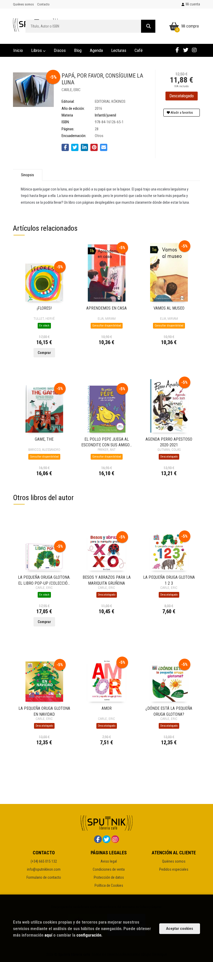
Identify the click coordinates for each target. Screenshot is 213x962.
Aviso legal (109, 861)
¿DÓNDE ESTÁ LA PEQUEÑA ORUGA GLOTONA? (168, 711)
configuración (88, 935)
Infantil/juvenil (105, 115)
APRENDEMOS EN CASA (106, 308)
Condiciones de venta (109, 869)
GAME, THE (44, 439)
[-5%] (44, 282)
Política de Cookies (109, 885)
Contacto (43, 4)
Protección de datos (109, 877)
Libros (37, 50)
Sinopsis (27, 175)
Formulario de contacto (43, 877)
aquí (48, 935)
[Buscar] (148, 26)
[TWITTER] (186, 50)
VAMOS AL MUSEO (169, 308)
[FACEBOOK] (177, 50)
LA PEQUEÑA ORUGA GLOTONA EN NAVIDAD (44, 711)
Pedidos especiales (173, 869)
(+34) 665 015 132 (44, 861)
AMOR (107, 708)
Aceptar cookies (179, 928)
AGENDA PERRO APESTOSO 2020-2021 (168, 442)
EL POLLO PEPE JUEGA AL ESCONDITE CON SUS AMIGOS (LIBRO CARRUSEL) (106, 442)
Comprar (44, 353)
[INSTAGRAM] (194, 50)
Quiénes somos (23, 4)
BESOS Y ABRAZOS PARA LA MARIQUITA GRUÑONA (107, 580)
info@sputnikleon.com (44, 869)
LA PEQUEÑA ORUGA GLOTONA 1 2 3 (169, 580)
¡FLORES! (44, 308)
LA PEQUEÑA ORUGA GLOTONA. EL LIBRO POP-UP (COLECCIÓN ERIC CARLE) (44, 580)
